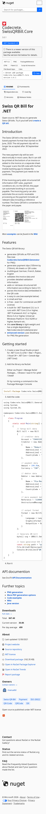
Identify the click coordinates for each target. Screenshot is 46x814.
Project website (12, 644)
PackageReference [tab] (27, 62)
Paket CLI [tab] (14, 65)
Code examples (14, 598)
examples (11, 234)
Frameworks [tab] (24, 86)
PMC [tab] (15, 62)
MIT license (10, 654)
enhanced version (16, 332)
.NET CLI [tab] (7, 62)
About (23, 797)
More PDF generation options (21, 595)
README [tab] (9, 86)
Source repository (13, 649)
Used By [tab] (27, 92)
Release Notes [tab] (25, 97)
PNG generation (15, 592)
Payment (23, 699)
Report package (12, 674)
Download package (14, 659)
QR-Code (8, 703)
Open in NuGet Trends (15, 669)
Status (6, 749)
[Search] (39, 9)
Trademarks (19, 803)
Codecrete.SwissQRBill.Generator (23, 259)
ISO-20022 (35, 699)
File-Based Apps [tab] (9, 69)
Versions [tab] (9, 97)
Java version (13, 603)
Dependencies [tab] (12, 92)
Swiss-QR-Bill (10, 699)
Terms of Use (33, 797)
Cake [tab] (20, 69)
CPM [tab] (5, 65)
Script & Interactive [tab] (28, 65)
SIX (27, 703)
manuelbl (12, 690)
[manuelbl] (4, 690)
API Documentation (22, 577)
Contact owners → (9, 685)
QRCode (19, 703)
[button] (36, 73)
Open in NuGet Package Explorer (20, 664)
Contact (7, 737)
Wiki (36, 234)
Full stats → (7, 614)
